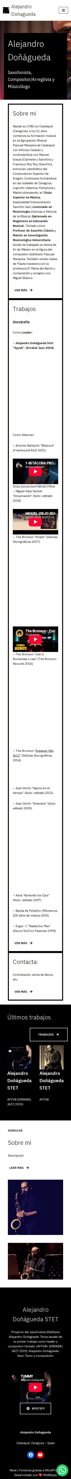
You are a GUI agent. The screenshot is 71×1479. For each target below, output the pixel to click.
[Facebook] (30, 1454)
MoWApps (50, 1475)
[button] (62, 1470)
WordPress (52, 1470)
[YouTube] (40, 1454)
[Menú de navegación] (63, 10)
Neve (13, 1470)
